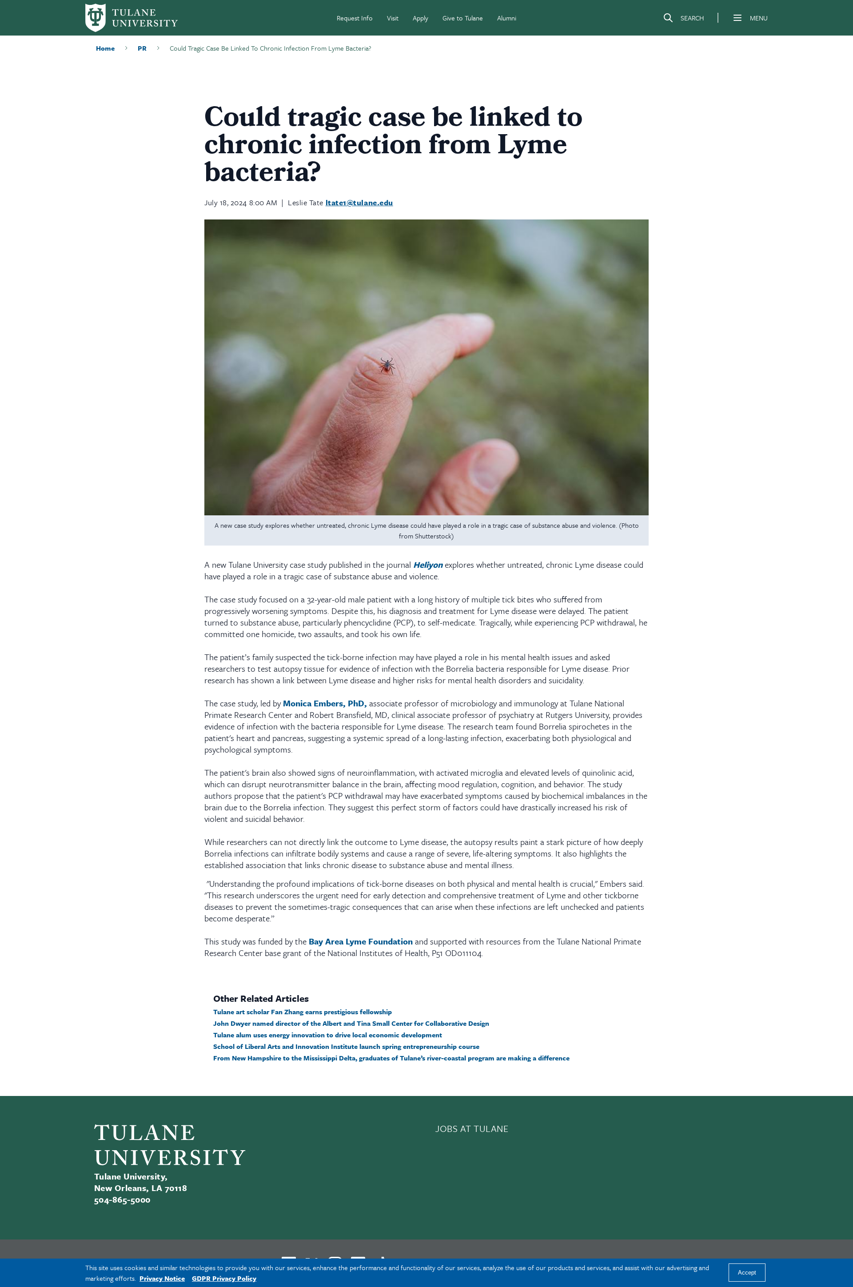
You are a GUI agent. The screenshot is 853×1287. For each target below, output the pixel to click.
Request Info (355, 18)
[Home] (131, 18)
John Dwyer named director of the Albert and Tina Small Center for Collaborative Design (351, 1023)
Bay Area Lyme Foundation (362, 941)
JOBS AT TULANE (472, 1128)
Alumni (506, 18)
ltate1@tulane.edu (359, 202)
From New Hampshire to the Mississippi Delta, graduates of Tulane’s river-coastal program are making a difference (391, 1058)
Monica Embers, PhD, (325, 703)
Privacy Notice (162, 1278)
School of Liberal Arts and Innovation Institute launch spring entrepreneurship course (346, 1046)
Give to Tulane (462, 18)
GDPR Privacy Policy (224, 1278)
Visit (393, 18)
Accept (747, 1273)
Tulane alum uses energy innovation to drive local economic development (327, 1035)
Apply (420, 18)
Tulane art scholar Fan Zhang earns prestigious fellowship (302, 1011)
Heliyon (427, 564)
